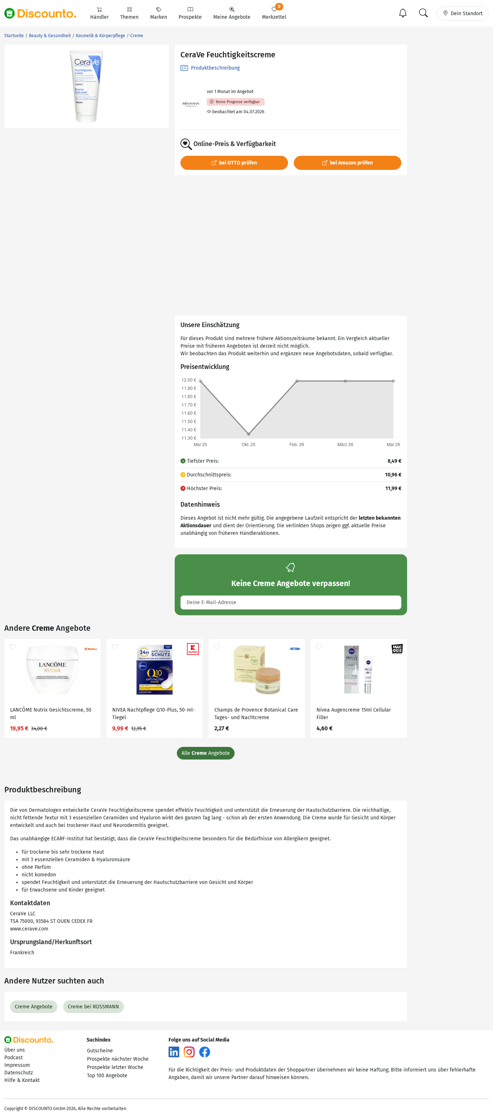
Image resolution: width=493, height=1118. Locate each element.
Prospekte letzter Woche (115, 1067)
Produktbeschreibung (214, 68)
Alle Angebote (206, 753)
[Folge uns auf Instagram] (189, 1052)
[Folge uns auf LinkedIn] (174, 1052)
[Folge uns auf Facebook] (204, 1052)
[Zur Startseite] (44, 13)
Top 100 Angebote (107, 1076)
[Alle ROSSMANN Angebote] (190, 104)
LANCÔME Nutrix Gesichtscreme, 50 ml (50, 714)
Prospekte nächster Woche (118, 1059)
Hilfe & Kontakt (22, 1080)
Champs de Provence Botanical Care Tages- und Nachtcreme (256, 714)
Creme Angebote (34, 1007)
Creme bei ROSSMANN (93, 1007)
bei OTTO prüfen (237, 163)
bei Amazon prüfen (351, 163)
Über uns (14, 1050)
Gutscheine (100, 1051)
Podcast (13, 1058)
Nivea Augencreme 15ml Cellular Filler (354, 714)
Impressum (17, 1065)
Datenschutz (18, 1073)
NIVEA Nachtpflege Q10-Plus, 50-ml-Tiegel (153, 714)
